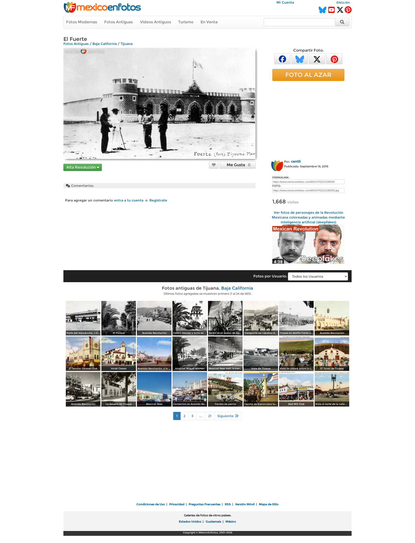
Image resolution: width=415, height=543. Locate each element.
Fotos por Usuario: (270, 276)
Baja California (104, 44)
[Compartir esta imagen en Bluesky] (300, 58)
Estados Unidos (190, 521)
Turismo (185, 22)
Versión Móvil (245, 504)
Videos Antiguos (155, 22)
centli (296, 161)
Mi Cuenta (285, 2)
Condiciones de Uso (150, 504)
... (200, 416)
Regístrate (158, 200)
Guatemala (213, 521)
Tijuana (127, 44)
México (231, 521)
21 (209, 416)
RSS (228, 504)
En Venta (209, 22)
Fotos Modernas (81, 22)
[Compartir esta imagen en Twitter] (317, 58)
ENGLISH (343, 2)
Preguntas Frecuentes (204, 504)
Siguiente (226, 416)
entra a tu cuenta (128, 200)
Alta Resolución (81, 167)
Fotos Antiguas (118, 22)
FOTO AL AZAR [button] (308, 74)
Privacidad (176, 504)
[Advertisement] (308, 119)
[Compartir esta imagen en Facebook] (282, 58)
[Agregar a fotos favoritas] (214, 165)
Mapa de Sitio (269, 504)
